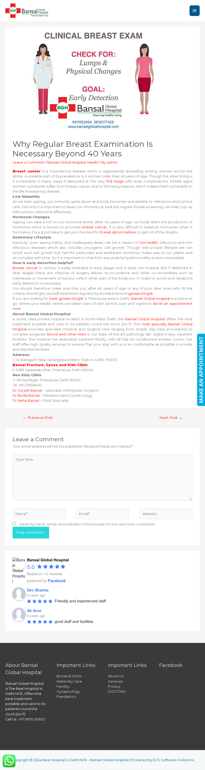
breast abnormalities (118, 232)
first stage (115, 181)
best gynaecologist (66, 299)
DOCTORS (117, 692)
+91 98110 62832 (32, 719)
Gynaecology (68, 692)
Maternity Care (69, 681)
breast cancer (94, 227)
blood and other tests (66, 334)
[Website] (166, 515)
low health (149, 243)
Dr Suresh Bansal (27, 390)
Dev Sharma (38, 590)
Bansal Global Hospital (66, 162)
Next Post (170, 417)
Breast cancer (25, 268)
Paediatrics (66, 697)
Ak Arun (34, 610)
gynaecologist (140, 293)
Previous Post (38, 417)
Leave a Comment (29, 162)
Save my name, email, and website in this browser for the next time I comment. (87, 524)
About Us (115, 676)
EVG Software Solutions (173, 760)
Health (93, 162)
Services (115, 681)
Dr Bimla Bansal (26, 396)
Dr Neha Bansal (26, 401)
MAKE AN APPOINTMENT (200, 369)
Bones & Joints (69, 676)
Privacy (114, 686)
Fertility (63, 686)
